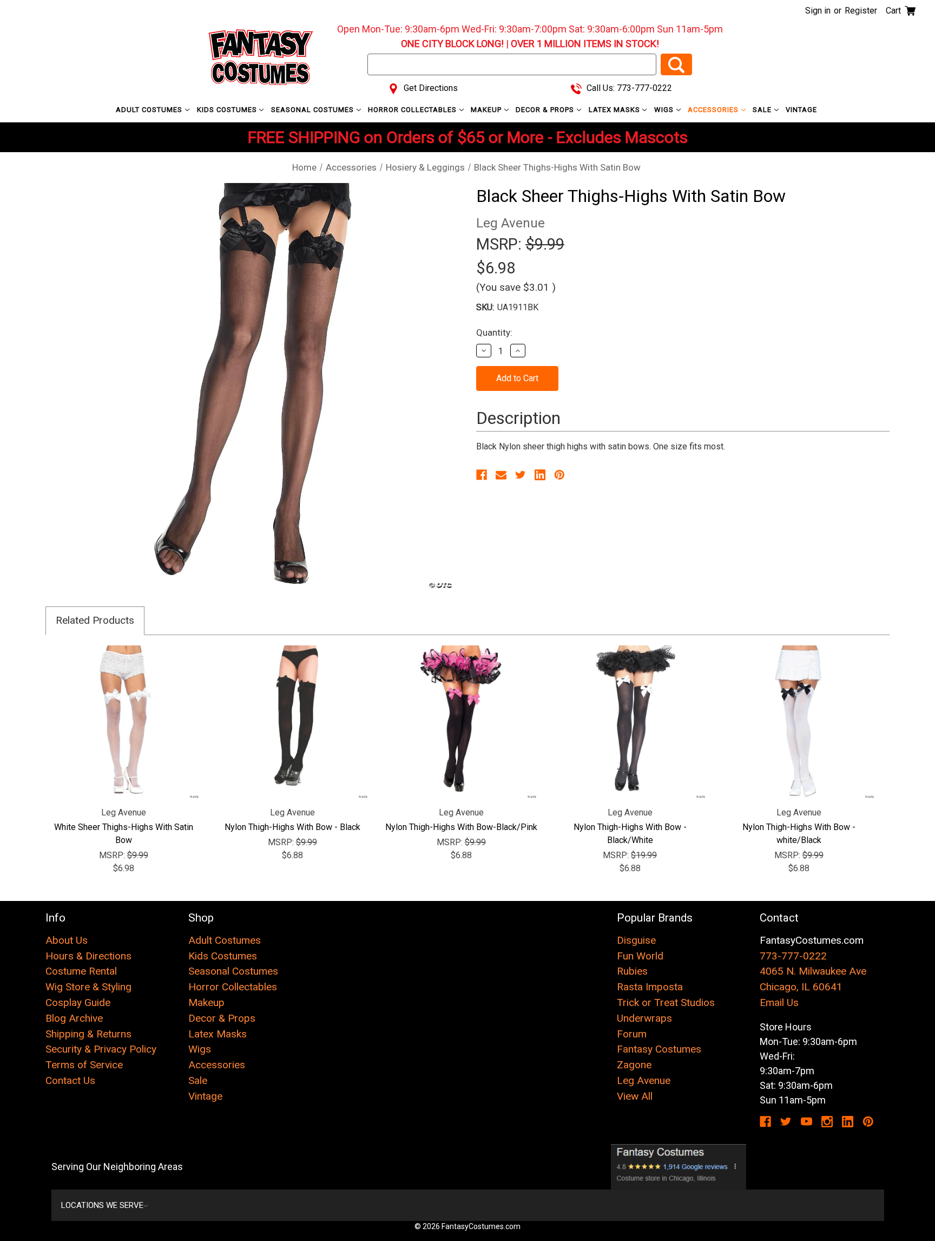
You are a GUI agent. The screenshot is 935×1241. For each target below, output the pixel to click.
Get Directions (429, 88)
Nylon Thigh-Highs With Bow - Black (292, 827)
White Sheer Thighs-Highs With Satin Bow (123, 833)
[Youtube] (806, 1121)
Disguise (636, 940)
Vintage (801, 110)
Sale (763, 110)
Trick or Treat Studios (666, 1002)
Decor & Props (546, 110)
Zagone (634, 1065)
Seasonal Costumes (313, 110)
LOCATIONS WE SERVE (102, 1205)
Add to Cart (123, 721)
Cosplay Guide (77, 1002)
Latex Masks (615, 110)
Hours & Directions (88, 956)
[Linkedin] (540, 475)
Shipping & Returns (88, 1034)
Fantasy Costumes (659, 1049)
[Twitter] (520, 475)
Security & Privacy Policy (100, 1049)
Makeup (487, 110)
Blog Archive (74, 1018)
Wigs (665, 110)
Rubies (632, 971)
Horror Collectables (413, 110)
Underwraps (644, 1018)
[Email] (501, 475)
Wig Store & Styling (88, 987)
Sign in (818, 10)
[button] (678, 1167)
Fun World (640, 956)
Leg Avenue (643, 1080)
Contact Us (70, 1080)
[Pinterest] (559, 475)
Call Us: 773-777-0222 (628, 88)
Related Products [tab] (95, 620)
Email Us (779, 1002)
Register (861, 10)
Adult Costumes (150, 110)
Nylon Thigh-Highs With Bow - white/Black (798, 833)
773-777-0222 (793, 956)
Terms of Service (84, 1065)
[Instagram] (827, 1121)
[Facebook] (481, 475)
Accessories (714, 110)
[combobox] (511, 64)
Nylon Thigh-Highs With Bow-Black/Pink (461, 827)
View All (635, 1096)
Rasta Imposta (650, 987)
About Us (66, 940)
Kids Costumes (228, 110)
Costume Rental (81, 971)
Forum (632, 1034)
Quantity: (494, 332)
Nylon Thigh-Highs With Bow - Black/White (630, 833)
